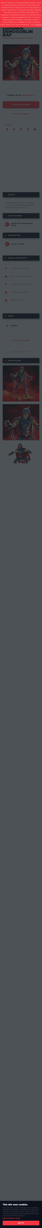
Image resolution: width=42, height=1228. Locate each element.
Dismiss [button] (38, 24)
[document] (21, 614)
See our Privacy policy (12, 1218)
